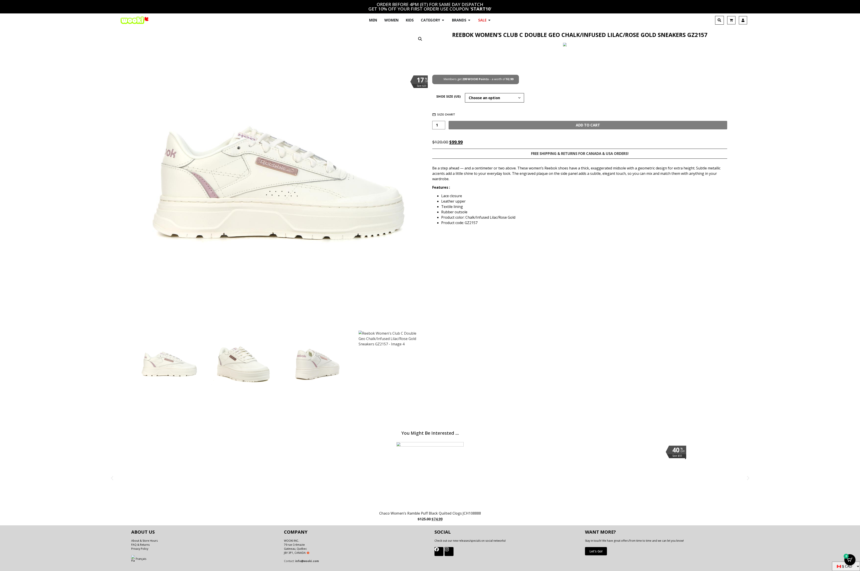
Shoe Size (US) (448, 96)
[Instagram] (449, 551)
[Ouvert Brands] (469, 20)
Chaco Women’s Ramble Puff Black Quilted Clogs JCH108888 (430, 513)
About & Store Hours (144, 541)
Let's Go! (595, 551)
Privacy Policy (139, 549)
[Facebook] (438, 551)
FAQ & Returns (140, 545)
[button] (719, 20)
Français (141, 559)
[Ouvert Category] (443, 20)
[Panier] (731, 20)
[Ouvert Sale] (489, 20)
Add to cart (588, 125)
